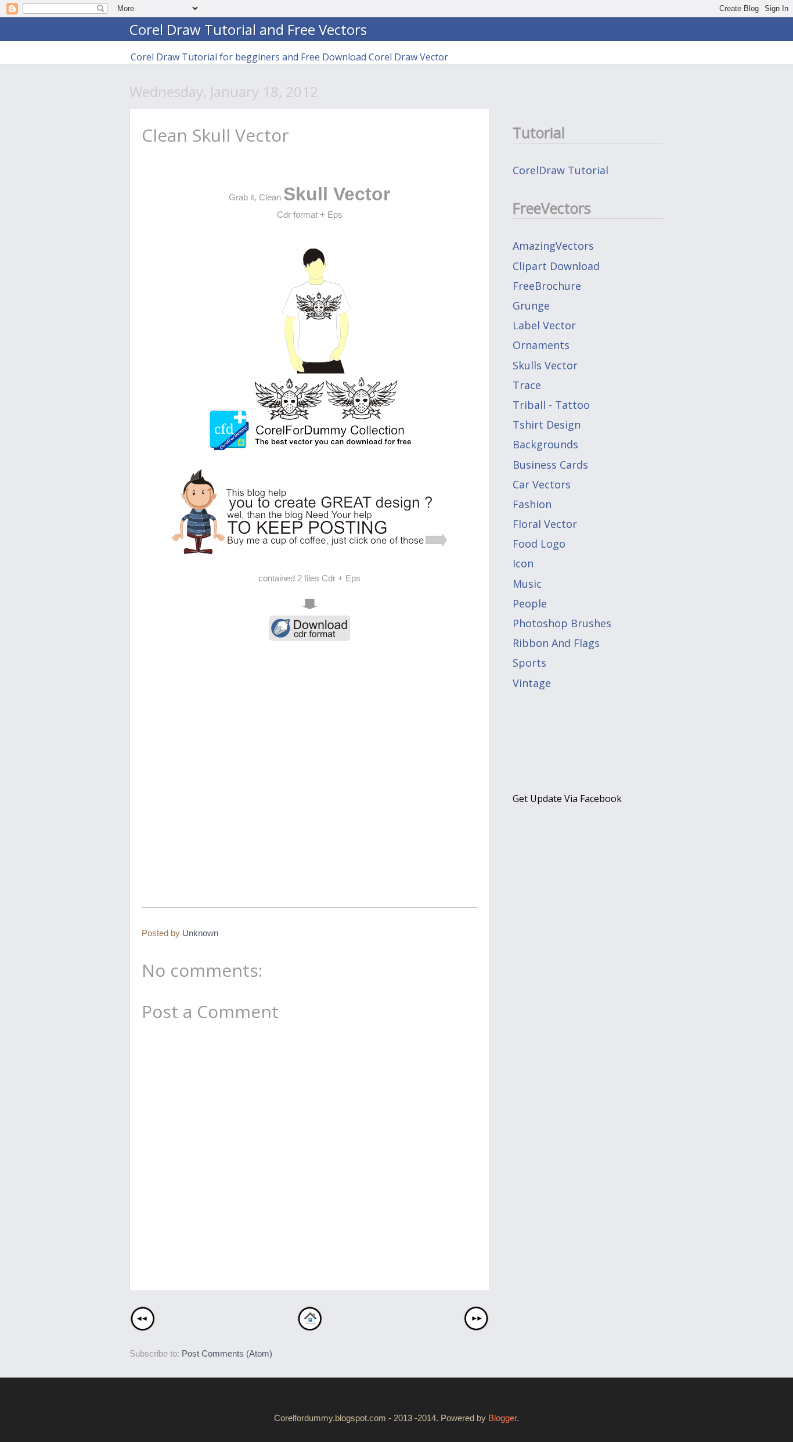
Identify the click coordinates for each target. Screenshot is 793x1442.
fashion (532, 504)
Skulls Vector (545, 365)
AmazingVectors (553, 246)
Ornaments (541, 345)
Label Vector (544, 325)
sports (529, 663)
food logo (539, 544)
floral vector (545, 524)
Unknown (200, 933)
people (530, 603)
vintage (532, 683)
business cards (550, 465)
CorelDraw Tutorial (560, 170)
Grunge (531, 305)
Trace (527, 385)
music (527, 584)
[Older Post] (476, 1327)
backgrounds (545, 444)
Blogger (502, 1418)
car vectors (542, 484)
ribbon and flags (556, 643)
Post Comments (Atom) (227, 1353)
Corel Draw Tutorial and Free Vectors (248, 29)
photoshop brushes (562, 623)
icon (523, 563)
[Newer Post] (142, 1327)
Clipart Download (556, 266)
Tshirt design (547, 424)
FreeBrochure (547, 286)
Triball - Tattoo (551, 405)
